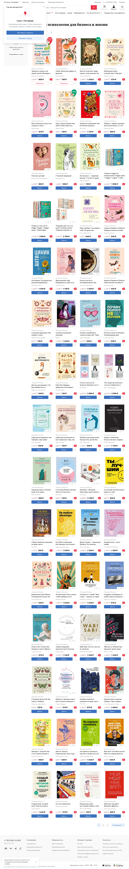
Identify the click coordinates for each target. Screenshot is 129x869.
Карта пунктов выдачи (85, 847)
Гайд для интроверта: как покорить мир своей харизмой (41, 438)
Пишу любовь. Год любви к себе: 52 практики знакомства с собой (90, 229)
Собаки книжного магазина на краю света (41, 543)
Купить (88, 83)
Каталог (80, 844)
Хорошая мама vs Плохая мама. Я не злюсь (41, 491)
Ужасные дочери (38, 176)
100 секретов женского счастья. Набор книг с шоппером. (113, 384)
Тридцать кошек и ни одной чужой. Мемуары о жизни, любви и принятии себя (41, 72)
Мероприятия (79, 13)
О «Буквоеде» (31, 844)
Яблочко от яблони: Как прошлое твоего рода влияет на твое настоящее (114, 648)
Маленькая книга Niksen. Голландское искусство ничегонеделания (41, 595)
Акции (69, 13)
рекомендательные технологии (44, 866)
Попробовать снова (16, 54)
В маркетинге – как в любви (112, 543)
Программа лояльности (34, 847)
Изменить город (25, 38)
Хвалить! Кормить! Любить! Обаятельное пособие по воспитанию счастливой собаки (114, 281)
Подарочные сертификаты (114, 13)
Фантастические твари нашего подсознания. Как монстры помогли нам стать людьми (89, 72)
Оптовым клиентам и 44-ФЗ (112, 850)
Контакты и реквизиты (110, 847)
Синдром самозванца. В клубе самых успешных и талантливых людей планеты (113, 595)
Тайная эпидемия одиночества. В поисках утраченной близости (65, 648)
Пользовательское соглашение (87, 850)
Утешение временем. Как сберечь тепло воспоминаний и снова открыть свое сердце (41, 334)
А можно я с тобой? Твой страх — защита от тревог (90, 595)
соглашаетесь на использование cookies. (16, 863)
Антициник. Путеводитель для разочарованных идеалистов (41, 281)
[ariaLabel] (36, 862)
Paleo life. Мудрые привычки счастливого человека (64, 386)
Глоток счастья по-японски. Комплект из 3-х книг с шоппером (89, 384)
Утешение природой (63, 176)
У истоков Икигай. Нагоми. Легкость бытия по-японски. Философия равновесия (66, 491)
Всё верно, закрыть (25, 33)
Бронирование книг (58, 847)
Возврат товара (82, 857)
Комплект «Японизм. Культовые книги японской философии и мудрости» (90, 491)
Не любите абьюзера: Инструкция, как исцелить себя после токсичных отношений (66, 543)
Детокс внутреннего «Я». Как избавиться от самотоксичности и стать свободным (41, 386)
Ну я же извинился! (63, 804)
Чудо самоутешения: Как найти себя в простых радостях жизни (65, 124)
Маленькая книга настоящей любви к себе (89, 805)
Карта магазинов (57, 844)
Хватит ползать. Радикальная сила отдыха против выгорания (66, 752)
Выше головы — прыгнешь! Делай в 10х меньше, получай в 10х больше (90, 543)
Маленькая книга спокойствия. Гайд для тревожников (113, 72)
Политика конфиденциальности (88, 853)
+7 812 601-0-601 (12, 840)
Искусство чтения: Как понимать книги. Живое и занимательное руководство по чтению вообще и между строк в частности (41, 648)
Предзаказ (40, 83)
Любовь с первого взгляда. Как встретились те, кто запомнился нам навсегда (114, 124)
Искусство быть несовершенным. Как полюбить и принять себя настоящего (89, 281)
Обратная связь (108, 853)
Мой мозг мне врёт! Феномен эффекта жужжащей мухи (111, 805)
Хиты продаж (60, 13)
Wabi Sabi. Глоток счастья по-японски (90, 648)
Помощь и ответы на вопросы (113, 844)
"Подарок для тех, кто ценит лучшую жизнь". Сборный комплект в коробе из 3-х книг (64, 228)
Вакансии (98, 2)
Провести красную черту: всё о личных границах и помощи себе (65, 700)
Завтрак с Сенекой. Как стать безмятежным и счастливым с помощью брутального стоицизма (40, 752)
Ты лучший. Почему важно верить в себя (114, 491)
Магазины (25, 2)
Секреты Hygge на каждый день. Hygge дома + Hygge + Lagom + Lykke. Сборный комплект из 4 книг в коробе (114, 175)
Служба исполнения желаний (63, 334)
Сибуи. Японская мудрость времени (66, 72)
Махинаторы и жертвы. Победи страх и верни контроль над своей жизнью (113, 700)
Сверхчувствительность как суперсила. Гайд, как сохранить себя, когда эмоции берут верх (65, 438)
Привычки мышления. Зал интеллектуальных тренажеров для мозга (90, 124)
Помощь (122, 2)
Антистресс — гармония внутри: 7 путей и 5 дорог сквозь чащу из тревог (89, 177)
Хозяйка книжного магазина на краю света (89, 700)
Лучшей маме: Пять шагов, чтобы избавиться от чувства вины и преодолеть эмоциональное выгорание (66, 595)
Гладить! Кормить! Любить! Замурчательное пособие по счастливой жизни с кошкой (114, 229)
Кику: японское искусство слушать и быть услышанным (41, 124)
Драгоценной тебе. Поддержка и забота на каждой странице (65, 281)
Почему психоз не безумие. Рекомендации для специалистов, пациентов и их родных (114, 334)
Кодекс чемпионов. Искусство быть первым (113, 438)
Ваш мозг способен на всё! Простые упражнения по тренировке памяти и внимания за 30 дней (114, 752)
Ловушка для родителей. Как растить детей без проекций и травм (89, 438)
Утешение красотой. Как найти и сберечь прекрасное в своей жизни (41, 700)
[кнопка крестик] (44, 6)
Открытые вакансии (33, 850)
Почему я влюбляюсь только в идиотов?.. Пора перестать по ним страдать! (89, 334)
